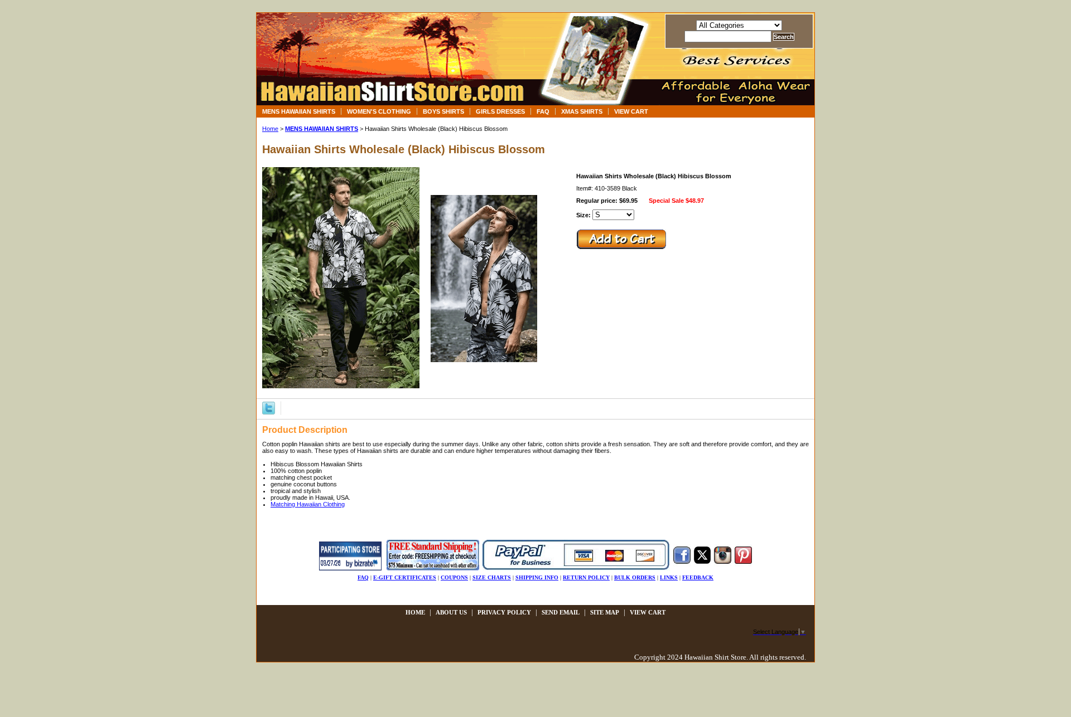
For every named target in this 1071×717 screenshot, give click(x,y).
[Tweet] (268, 407)
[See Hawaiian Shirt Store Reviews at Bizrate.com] (350, 568)
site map (604, 612)
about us (451, 612)
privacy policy (504, 612)
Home (270, 128)
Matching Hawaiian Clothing (308, 504)
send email (561, 612)
